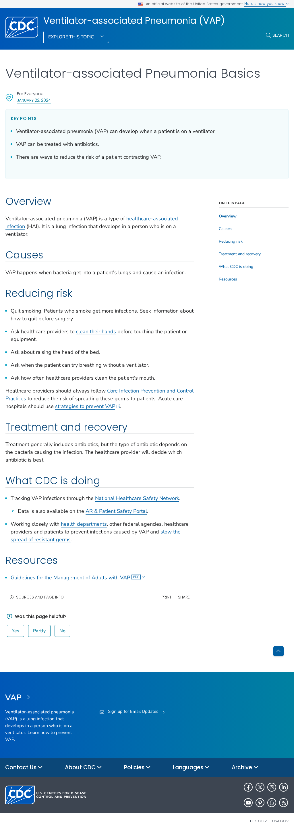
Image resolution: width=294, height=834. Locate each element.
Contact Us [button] (21, 767)
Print (166, 597)
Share (184, 597)
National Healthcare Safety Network (137, 498)
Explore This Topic (71, 37)
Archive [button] (243, 767)
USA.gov (280, 821)
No (62, 631)
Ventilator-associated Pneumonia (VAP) (134, 20)
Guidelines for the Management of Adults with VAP (70, 577)
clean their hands (96, 331)
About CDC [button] (81, 767)
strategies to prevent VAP (85, 406)
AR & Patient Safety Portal (116, 511)
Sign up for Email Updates (133, 711)
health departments (84, 524)
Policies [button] (135, 767)
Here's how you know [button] (265, 3)
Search (280, 35)
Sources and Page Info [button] (40, 597)
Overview (228, 216)
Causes (225, 228)
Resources (228, 279)
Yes (15, 631)
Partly (39, 631)
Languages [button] (189, 767)
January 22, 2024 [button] (34, 100)
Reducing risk (231, 241)
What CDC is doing (236, 266)
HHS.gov (258, 821)
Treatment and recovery (240, 254)
